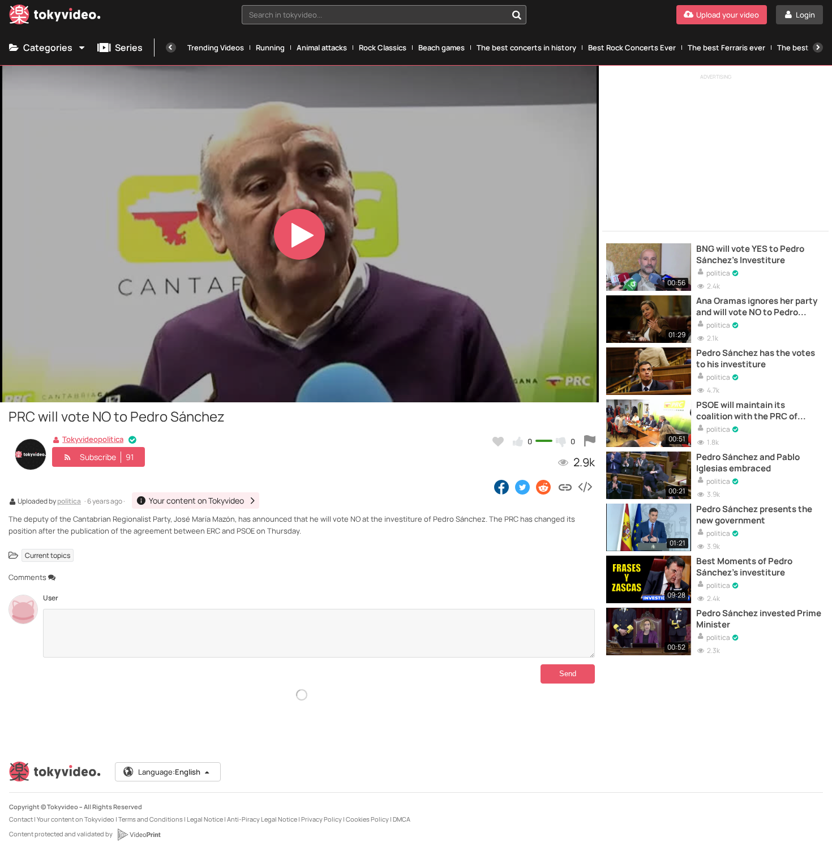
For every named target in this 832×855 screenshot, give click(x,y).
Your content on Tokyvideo (75, 819)
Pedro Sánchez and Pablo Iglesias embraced (748, 463)
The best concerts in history (526, 47)
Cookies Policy (367, 819)
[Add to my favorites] (498, 441)
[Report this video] (589, 441)
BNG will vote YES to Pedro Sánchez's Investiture (750, 254)
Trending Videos (215, 47)
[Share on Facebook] (501, 486)
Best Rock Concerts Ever (632, 47)
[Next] (818, 47)
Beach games (441, 47)
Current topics (47, 555)
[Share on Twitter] (522, 486)
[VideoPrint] (138, 834)
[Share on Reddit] (544, 486)
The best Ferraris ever (726, 47)
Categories (47, 47)
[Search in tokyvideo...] (516, 14)
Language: (169, 772)
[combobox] (384, 14)
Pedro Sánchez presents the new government (754, 515)
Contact (21, 819)
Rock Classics (382, 47)
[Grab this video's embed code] (584, 486)
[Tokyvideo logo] (55, 16)
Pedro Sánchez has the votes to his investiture (755, 358)
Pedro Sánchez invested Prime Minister (758, 619)
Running (270, 47)
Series (129, 47)
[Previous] (171, 47)
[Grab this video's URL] (565, 486)
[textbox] (374, 15)
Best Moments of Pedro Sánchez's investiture (744, 567)
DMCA (401, 819)
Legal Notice (205, 819)
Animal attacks (322, 47)
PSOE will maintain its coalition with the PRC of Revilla (746, 411)
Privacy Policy (321, 819)
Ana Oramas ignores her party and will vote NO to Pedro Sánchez (756, 307)
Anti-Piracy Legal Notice (262, 819)
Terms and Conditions (150, 819)
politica (69, 502)
